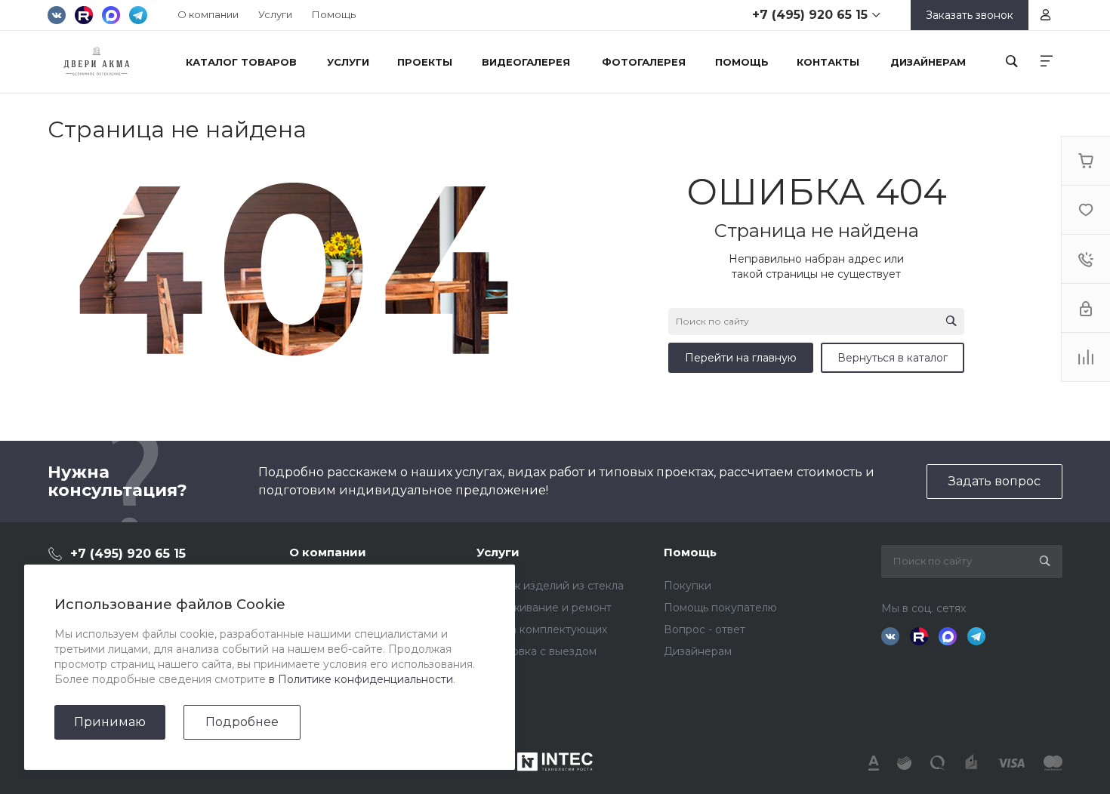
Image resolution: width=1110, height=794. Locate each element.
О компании (208, 14)
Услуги (275, 14)
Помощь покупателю (720, 607)
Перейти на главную (741, 358)
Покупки (687, 585)
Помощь (334, 14)
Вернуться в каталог (892, 358)
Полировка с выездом (536, 651)
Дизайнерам (698, 651)
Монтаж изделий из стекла (550, 585)
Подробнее (242, 722)
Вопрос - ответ (704, 629)
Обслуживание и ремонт (544, 607)
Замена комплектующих (541, 629)
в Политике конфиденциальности (361, 679)
